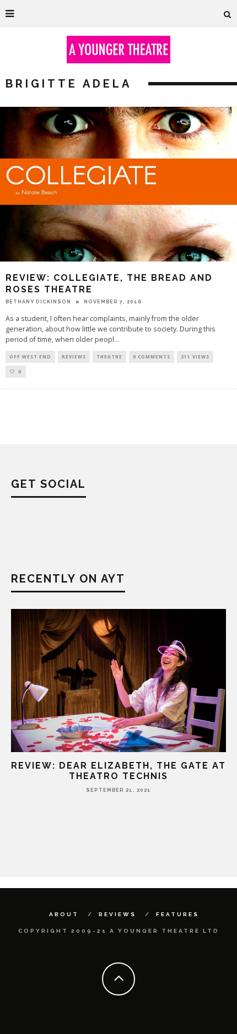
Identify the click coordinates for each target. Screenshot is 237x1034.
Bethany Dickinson (38, 301)
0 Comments (151, 356)
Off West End (30, 356)
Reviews (74, 356)
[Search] (227, 14)
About (64, 914)
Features (177, 914)
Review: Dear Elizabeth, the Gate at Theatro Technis (118, 770)
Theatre (109, 356)
